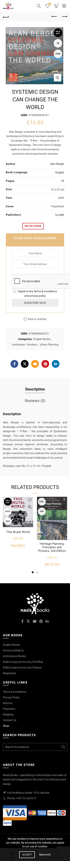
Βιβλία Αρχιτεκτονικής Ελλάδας (23, 661)
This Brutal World (18, 532)
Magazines (9, 673)
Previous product (54, 17)
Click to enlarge (57, 77)
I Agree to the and (37, 293)
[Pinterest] (45, 364)
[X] (25, 364)
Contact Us (9, 720)
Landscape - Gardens (24, 344)
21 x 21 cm (57, 189)
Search (63, 747)
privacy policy (38, 295)
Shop (6, 725)
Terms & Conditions (45, 291)
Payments (9, 708)
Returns (7, 703)
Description (35, 389)
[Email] (35, 364)
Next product (64, 17)
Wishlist (49, 4)
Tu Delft (59, 214)
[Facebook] (14, 364)
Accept (27, 854)
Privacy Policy (11, 697)
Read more (18, 545)
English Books (41, 339)
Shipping (8, 714)
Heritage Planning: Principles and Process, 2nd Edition (52, 547)
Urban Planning (49, 344)
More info (45, 854)
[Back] (6, 17)
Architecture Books (14, 656)
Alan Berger (57, 163)
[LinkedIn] (56, 364)
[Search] (39, 6)
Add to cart (52, 564)
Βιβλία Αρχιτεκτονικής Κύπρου (22, 667)
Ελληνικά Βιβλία (13, 650)
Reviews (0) (35, 400)
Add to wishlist (37, 319)
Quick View (29, 507)
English (59, 172)
